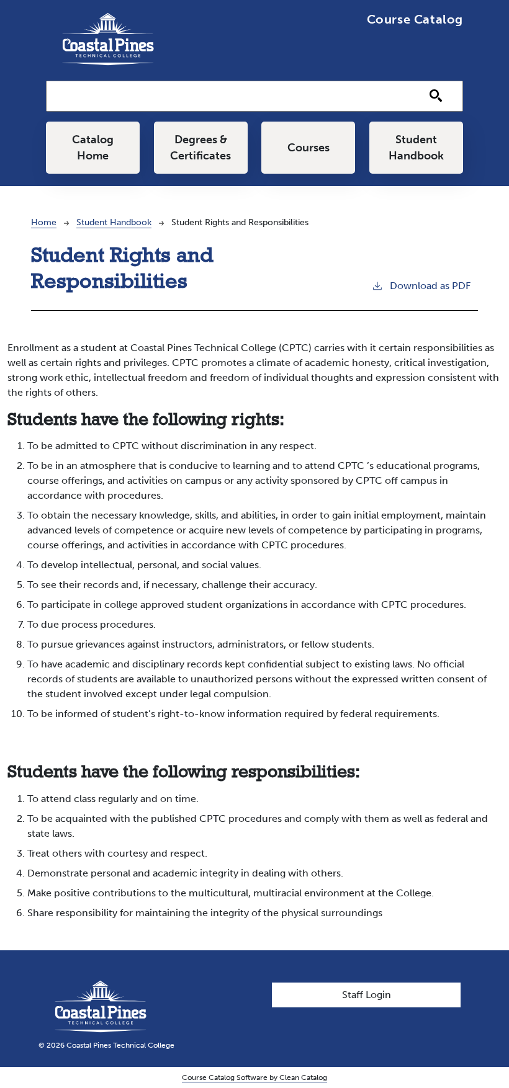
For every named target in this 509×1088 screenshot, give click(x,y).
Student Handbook (416, 148)
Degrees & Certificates (200, 148)
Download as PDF (430, 286)
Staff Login (366, 995)
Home (43, 222)
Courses (308, 147)
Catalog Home (93, 148)
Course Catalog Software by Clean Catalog (254, 1077)
